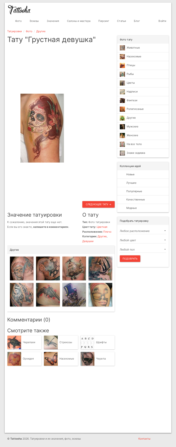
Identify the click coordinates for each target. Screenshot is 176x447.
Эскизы (34, 21)
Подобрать (130, 258)
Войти (162, 21)
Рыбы (130, 74)
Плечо (107, 231)
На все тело (134, 144)
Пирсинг (103, 21)
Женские (132, 135)
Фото (18, 21)
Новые (130, 174)
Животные (133, 47)
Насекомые (66, 358)
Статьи (121, 21)
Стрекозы (65, 342)
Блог (136, 21)
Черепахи (29, 342)
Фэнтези (132, 100)
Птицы (131, 65)
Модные (131, 208)
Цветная (102, 226)
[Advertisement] (61, 69)
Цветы (131, 82)
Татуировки (14, 31)
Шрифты (101, 342)
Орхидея (28, 358)
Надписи (132, 91)
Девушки (88, 241)
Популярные (134, 191)
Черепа (101, 358)
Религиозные (135, 109)
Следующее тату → (98, 204)
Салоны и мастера (78, 21)
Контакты (144, 438)
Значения (52, 21)
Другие (41, 31)
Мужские (132, 126)
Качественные (135, 199)
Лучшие (131, 182)
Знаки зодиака (136, 153)
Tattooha (19, 9)
